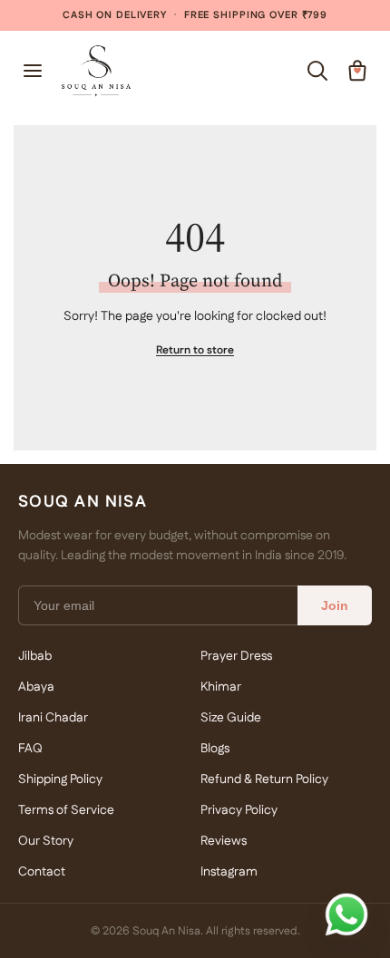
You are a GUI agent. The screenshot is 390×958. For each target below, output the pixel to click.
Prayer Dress (236, 656)
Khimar (220, 687)
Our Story (45, 841)
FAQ (30, 749)
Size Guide (230, 718)
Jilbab (35, 656)
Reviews (223, 841)
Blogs (214, 749)
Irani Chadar (53, 718)
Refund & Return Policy (264, 779)
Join (334, 605)
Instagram (229, 872)
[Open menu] (33, 71)
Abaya (36, 687)
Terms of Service (66, 810)
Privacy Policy (239, 810)
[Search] (317, 71)
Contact (41, 872)
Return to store (195, 350)
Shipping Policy (60, 779)
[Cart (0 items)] (357, 71)
